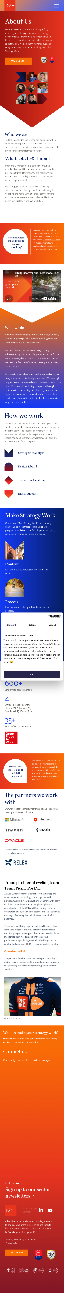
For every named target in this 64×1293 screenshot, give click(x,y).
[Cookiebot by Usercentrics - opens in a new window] (48, 617)
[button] (16, 951)
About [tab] (52, 625)
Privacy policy (12, 1242)
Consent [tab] (11, 625)
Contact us (27, 1211)
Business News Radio (51, 239)
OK (32, 674)
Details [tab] (32, 625)
